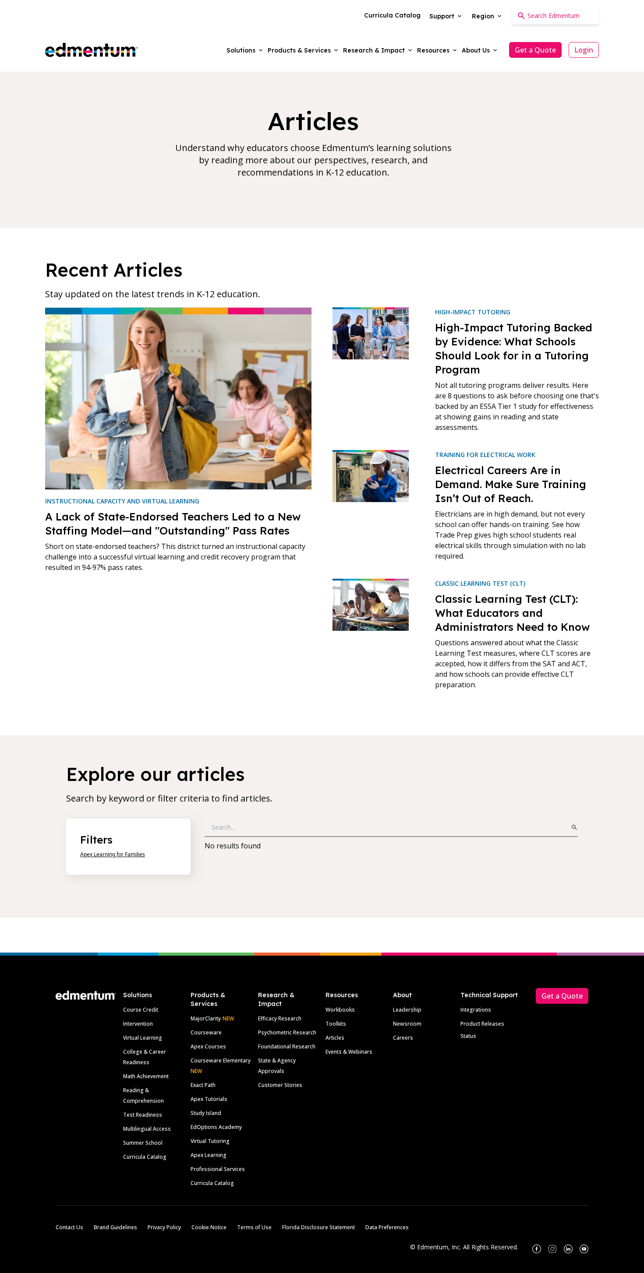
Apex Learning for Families (112, 854)
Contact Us (69, 1227)
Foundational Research (286, 1046)
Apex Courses (208, 1046)
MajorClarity (206, 1018)
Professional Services (218, 1169)
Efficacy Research (279, 1018)
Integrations (475, 1009)
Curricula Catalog (144, 1156)
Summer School (143, 1142)
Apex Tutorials (209, 1099)
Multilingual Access (147, 1128)
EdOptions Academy (216, 1127)
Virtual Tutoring (210, 1141)
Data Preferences (387, 1227)
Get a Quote (535, 50)
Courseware (206, 1032)
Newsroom (407, 1023)
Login (583, 50)
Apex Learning (208, 1155)
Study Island (206, 1113)
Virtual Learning (142, 1037)
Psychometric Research (287, 1032)
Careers (403, 1037)
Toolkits (336, 1023)
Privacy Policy (164, 1227)
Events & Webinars (349, 1051)
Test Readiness (142, 1114)
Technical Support (489, 995)
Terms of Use (254, 1227)
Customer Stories (280, 1085)
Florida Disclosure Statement (318, 1227)
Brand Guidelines (115, 1227)
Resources (342, 995)
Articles (335, 1037)
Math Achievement (146, 1076)
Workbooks (340, 1009)
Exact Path (203, 1085)
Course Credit (140, 1009)
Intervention (138, 1023)
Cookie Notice (208, 1227)
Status (468, 1036)
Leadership (407, 1009)
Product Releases (482, 1023)
